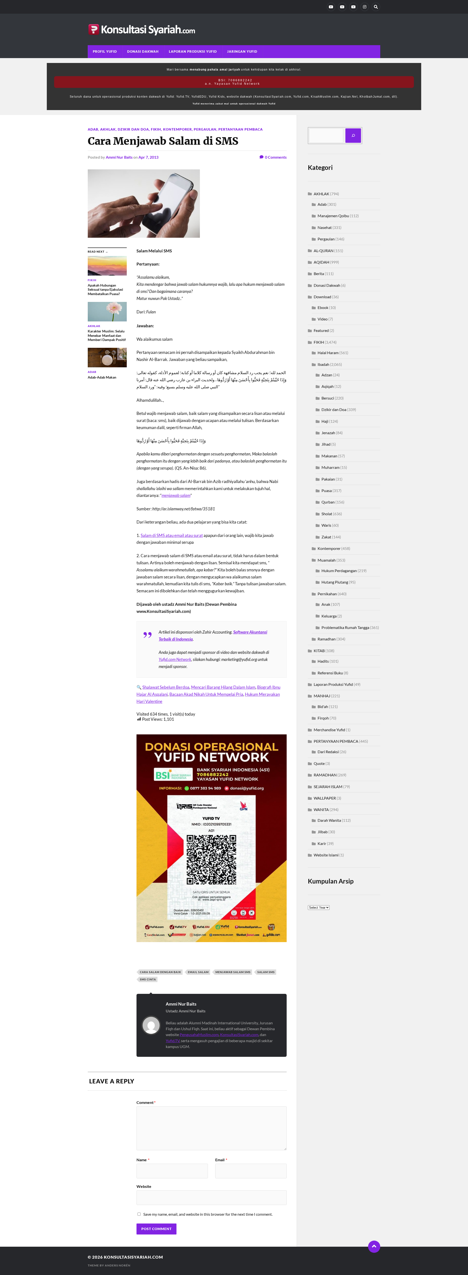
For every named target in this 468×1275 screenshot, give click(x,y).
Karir (322, 843)
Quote (319, 763)
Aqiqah (328, 386)
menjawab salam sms (233, 972)
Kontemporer (177, 129)
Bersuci (328, 398)
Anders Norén (117, 1265)
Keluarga (329, 616)
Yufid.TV (172, 1040)
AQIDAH (321, 262)
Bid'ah (323, 706)
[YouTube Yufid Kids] (353, 6)
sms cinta (148, 979)
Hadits (323, 661)
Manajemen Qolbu (333, 215)
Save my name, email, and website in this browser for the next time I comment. (208, 1214)
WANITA (321, 809)
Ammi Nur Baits (119, 157)
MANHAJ (322, 695)
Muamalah (327, 560)
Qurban (328, 502)
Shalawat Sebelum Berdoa (165, 687)
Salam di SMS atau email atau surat (172, 535)
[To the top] (374, 1247)
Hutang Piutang (335, 582)
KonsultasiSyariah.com (239, 1034)
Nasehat (325, 227)
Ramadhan (327, 639)
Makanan (329, 455)
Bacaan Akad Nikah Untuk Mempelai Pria (206, 694)
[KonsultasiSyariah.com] (234, 29)
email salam (198, 972)
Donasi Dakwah (143, 51)
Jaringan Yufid (242, 51)
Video (323, 319)
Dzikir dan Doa (133, 129)
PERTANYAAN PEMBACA (240, 129)
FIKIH (156, 129)
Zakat (326, 537)
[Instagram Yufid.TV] (364, 6)
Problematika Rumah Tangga (345, 627)
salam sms (266, 972)
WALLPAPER (325, 798)
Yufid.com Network (175, 659)
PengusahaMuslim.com (199, 1034)
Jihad (326, 444)
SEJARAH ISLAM (328, 786)
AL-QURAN (323, 250)
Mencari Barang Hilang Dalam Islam (223, 687)
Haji (325, 421)
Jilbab (323, 831)
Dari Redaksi (328, 751)
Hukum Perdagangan (339, 570)
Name (142, 1160)
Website (143, 1186)
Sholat (327, 513)
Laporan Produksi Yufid (193, 51)
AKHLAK (108, 129)
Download (322, 296)
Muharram (331, 467)
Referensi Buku (330, 672)
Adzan (327, 374)
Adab (93, 129)
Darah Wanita (329, 820)
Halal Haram (328, 352)
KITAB (319, 650)
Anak (326, 604)
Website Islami (326, 855)
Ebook (323, 307)
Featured (321, 330)
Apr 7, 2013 (148, 157)
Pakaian (328, 479)
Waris (326, 525)
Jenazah (328, 432)
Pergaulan (205, 129)
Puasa (327, 490)
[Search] (375, 6)
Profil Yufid (105, 51)
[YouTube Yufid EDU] (342, 6)
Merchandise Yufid (329, 729)
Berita (319, 273)
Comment (146, 1102)
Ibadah (323, 364)
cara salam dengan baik (160, 972)
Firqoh (323, 718)
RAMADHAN (325, 774)
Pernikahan (327, 593)
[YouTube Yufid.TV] (331, 6)
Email (221, 1160)
